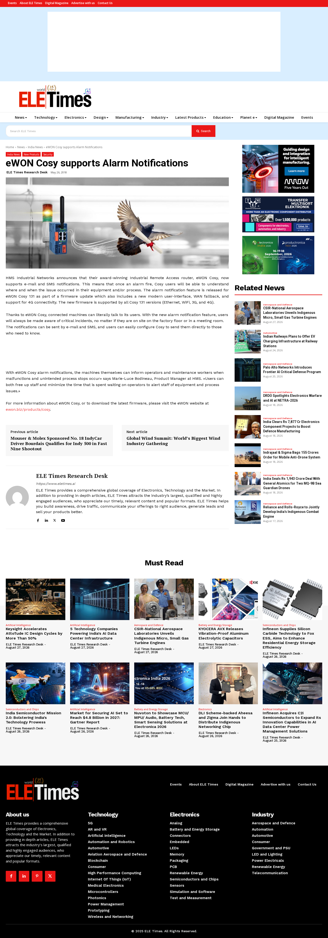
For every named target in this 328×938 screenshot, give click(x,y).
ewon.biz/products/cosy (28, 409)
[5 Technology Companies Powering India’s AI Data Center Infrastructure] (100, 599)
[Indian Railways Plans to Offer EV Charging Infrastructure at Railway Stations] (248, 341)
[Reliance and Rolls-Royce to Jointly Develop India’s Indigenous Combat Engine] (248, 512)
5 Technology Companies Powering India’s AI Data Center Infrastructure (94, 633)
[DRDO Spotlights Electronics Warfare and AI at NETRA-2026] (248, 398)
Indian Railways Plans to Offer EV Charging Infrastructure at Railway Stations (290, 341)
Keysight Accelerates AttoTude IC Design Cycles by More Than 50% (34, 633)
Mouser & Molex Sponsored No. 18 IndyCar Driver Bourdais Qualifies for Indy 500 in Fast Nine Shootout (59, 443)
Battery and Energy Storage (215, 625)
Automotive (270, 333)
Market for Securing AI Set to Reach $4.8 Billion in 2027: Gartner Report (99, 717)
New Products (31, 154)
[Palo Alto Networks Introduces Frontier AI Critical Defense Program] (248, 370)
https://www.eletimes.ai (55, 484)
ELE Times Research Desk (27, 172)
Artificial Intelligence (18, 625)
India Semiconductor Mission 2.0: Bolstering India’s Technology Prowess (33, 717)
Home (10, 147)
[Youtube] (63, 520)
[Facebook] (38, 520)
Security (47, 154)
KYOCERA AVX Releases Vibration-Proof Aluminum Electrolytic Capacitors (224, 633)
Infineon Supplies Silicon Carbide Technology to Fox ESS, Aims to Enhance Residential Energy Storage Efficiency (289, 638)
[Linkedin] (46, 520)
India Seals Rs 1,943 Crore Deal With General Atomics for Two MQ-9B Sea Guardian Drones (292, 483)
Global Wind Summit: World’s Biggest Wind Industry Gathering (173, 441)
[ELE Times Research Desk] (17, 497)
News (21, 147)
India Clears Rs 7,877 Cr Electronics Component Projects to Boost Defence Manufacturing (291, 426)
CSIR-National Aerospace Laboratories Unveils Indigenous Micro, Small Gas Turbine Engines (290, 312)
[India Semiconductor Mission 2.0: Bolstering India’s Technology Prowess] (35, 683)
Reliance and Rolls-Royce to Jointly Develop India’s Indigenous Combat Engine (291, 511)
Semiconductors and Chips (279, 625)
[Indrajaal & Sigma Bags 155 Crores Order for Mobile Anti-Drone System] (248, 455)
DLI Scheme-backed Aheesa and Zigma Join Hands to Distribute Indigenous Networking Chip (225, 720)
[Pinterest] (37, 876)
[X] (54, 520)
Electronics (205, 709)
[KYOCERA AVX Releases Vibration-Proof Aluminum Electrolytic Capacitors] (228, 599)
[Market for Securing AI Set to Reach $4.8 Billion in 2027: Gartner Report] (100, 683)
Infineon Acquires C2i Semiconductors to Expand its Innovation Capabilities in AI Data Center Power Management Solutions (292, 722)
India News (35, 147)
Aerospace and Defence (277, 305)
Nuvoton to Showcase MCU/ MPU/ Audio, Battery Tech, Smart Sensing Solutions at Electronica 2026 (161, 720)
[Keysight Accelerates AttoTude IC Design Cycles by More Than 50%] (35, 599)
